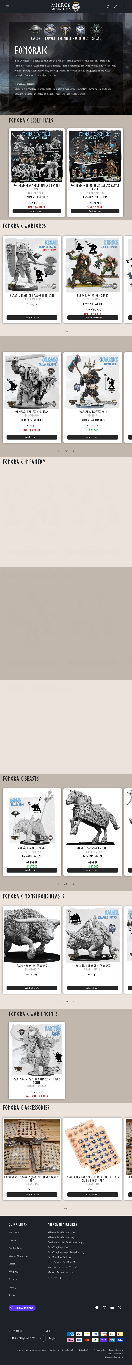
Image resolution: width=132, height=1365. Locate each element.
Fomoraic (31, 197)
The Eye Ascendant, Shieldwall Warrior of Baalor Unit (32, 536)
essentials (20, 89)
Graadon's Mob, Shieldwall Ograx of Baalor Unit (32, 646)
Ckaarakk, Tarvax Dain (92, 411)
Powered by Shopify (50, 1350)
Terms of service (116, 1350)
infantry (58, 89)
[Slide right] (73, 331)
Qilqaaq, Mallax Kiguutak (32, 411)
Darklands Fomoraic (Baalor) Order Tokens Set (32, 1178)
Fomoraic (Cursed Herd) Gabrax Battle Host (95, 187)
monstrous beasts (44, 94)
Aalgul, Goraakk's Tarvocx (93, 965)
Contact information (115, 1354)
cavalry (93, 89)
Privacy (12, 1287)
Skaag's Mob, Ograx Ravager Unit (37, 757)
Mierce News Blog (19, 1256)
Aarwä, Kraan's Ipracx (32, 848)
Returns (13, 1279)
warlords (33, 89)
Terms (12, 1294)
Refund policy (84, 1350)
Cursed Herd (101, 197)
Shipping (13, 1271)
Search (12, 1263)
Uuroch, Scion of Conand (93, 295)
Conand (98, 303)
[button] (7, 6)
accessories (79, 94)
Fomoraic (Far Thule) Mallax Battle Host (37, 187)
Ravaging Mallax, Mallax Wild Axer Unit (95, 757)
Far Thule (42, 197)
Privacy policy (100, 1350)
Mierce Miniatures (33, 1350)
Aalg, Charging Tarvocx (32, 965)
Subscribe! (14, 1232)
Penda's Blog (15, 1248)
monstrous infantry (76, 89)
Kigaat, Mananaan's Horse (92, 848)
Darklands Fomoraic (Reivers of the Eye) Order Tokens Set (93, 1178)
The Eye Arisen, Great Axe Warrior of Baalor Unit (92, 536)
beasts (28, 94)
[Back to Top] (125, 1358)
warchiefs (45, 89)
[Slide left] (58, 331)
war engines (63, 94)
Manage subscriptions (114, 1357)
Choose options (93, 317)
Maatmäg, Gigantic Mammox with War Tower (37, 1081)
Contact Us (15, 1240)
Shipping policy (68, 1350)
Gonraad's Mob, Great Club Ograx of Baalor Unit (93, 646)
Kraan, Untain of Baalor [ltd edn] (32, 295)
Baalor (38, 856)
